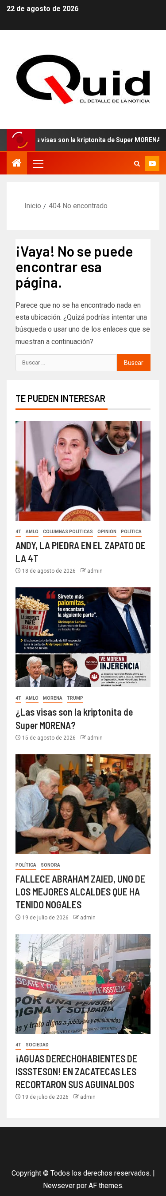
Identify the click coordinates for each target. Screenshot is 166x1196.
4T (18, 531)
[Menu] (37, 163)
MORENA (52, 698)
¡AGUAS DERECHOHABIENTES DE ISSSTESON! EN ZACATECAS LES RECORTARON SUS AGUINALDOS (76, 1071)
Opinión (106, 531)
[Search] (137, 163)
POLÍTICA (131, 531)
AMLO (32, 531)
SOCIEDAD (37, 1044)
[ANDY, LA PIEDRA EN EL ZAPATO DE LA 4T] (83, 471)
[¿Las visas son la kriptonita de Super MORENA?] (83, 637)
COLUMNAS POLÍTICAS (68, 531)
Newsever (59, 1185)
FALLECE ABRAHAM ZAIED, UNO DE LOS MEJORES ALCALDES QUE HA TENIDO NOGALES (80, 892)
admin (95, 571)
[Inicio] (17, 164)
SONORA (50, 865)
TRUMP (75, 698)
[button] (37, 163)
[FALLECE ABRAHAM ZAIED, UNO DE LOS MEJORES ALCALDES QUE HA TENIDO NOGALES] (83, 804)
